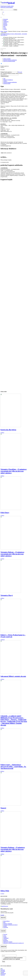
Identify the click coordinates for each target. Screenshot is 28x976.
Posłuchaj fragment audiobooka (10, 60)
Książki (5, 20)
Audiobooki (5, 21)
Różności (5, 24)
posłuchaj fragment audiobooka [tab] (10, 82)
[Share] (2, 48)
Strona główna (6, 921)
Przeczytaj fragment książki (9, 61)
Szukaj (15, 9)
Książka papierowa (5, 66)
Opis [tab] (4, 78)
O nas (4, 27)
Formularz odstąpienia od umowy (10, 924)
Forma (2, 72)
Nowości (5, 25)
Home (2, 31)
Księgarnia (5, 19)
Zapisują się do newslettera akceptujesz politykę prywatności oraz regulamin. (13, 958)
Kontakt (5, 29)
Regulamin (5, 940)
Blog (4, 26)
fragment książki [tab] (6, 83)
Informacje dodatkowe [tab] (8, 79)
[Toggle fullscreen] (3, 48)
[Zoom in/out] (5, 48)
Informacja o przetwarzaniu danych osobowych (13, 943)
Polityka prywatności (7, 941)
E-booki (5, 22)
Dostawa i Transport (7, 923)
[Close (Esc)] (1, 48)
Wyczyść (20, 72)
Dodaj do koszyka (4, 76)
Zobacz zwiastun (7, 58)
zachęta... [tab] (5, 81)
